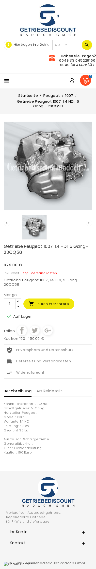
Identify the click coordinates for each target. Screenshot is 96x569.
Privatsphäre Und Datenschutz (45, 349)
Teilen (22, 330)
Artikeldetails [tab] (49, 391)
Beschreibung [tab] (18, 391)
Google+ (48, 330)
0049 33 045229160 (77, 60)
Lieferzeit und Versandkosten (43, 361)
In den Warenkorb (49, 304)
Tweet (35, 330)
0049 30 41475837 (77, 64)
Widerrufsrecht (30, 372)
